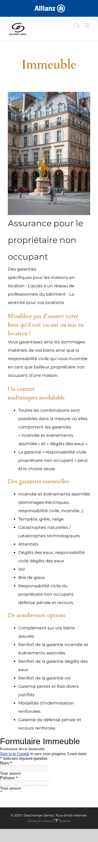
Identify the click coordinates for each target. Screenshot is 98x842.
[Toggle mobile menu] (87, 25)
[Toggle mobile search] (76, 25)
